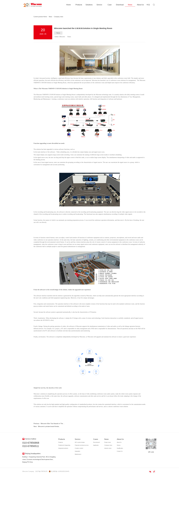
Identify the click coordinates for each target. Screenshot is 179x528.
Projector (60, 442)
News (130, 5)
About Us (140, 5)
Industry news (107, 448)
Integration (77, 451)
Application (96, 445)
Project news (107, 442)
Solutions (89, 5)
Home (68, 5)
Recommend (96, 442)
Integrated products (63, 448)
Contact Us (120, 451)
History (118, 445)
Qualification (120, 448)
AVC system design (80, 442)
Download (120, 5)
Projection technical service (82, 445)
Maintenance (78, 454)
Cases (95, 439)
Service (99, 5)
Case (110, 5)
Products (79, 5)
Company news (58, 16)
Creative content (79, 448)
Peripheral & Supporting (64, 445)
